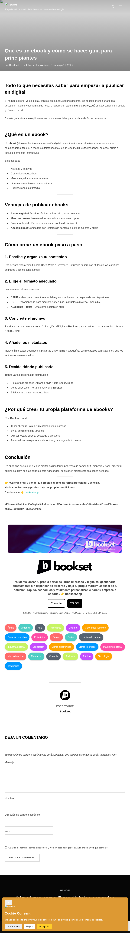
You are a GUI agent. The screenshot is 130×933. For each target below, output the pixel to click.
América (25, 627)
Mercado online (15, 656)
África (11, 627)
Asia (40, 627)
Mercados (36, 656)
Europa (56, 637)
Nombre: (9, 798)
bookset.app (32, 492)
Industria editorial (16, 646)
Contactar (56, 603)
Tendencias (13, 666)
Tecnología (103, 656)
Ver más (74, 603)
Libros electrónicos (37, 65)
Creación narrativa (17, 637)
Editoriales (39, 637)
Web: (8, 831)
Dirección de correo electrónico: (22, 814)
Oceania (53, 656)
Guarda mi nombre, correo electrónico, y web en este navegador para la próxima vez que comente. (58, 847)
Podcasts (70, 656)
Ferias (71, 637)
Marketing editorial (112, 646)
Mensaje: (10, 762)
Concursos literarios (95, 627)
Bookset (14, 65)
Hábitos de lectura (91, 637)
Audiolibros (55, 627)
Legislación (38, 646)
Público (87, 656)
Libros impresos (87, 646)
